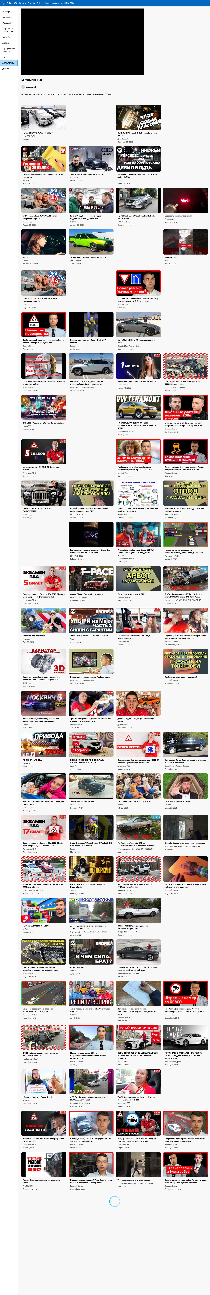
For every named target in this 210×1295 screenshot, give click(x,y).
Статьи (31, 2)
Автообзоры (7, 37)
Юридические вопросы (8, 50)
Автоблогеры (8, 62)
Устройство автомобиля (7, 30)
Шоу (4, 57)
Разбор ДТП (7, 23)
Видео (22, 2)
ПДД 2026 (12, 3)
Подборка (6, 11)
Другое (5, 68)
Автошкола (7, 17)
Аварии (5, 42)
